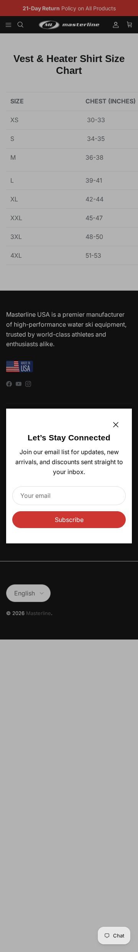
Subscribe (69, 519)
